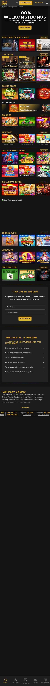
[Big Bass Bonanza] (27, 241)
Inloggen (39, 2)
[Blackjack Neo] (10, 275)
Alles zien (44, 37)
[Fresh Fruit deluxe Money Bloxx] (27, 158)
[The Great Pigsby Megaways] (10, 258)
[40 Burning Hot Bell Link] (27, 123)
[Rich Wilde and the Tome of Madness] (10, 45)
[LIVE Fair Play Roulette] (10, 62)
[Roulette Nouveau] (27, 275)
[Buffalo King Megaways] (27, 258)
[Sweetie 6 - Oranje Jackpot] (27, 140)
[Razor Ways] (27, 93)
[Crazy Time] (10, 75)
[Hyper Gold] (10, 93)
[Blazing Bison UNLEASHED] (10, 171)
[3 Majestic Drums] (10, 190)
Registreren (26, 2)
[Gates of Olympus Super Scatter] (10, 241)
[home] (4, 3)
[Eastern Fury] (10, 158)
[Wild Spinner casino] (27, 45)
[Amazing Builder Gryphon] (27, 190)
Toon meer (25, 407)
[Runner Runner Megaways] (10, 123)
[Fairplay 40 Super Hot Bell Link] (10, 140)
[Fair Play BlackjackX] (27, 62)
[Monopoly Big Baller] (27, 75)
